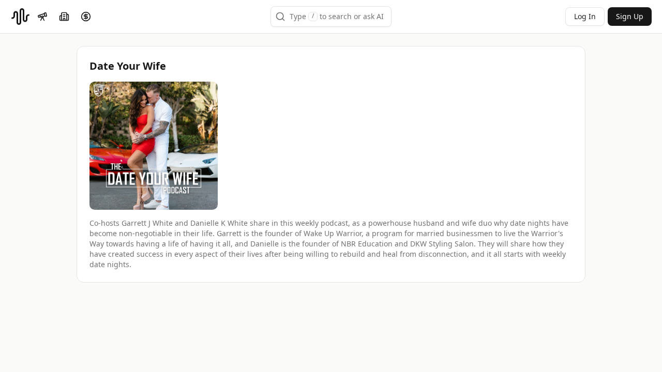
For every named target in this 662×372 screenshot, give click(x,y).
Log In (585, 16)
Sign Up (629, 16)
